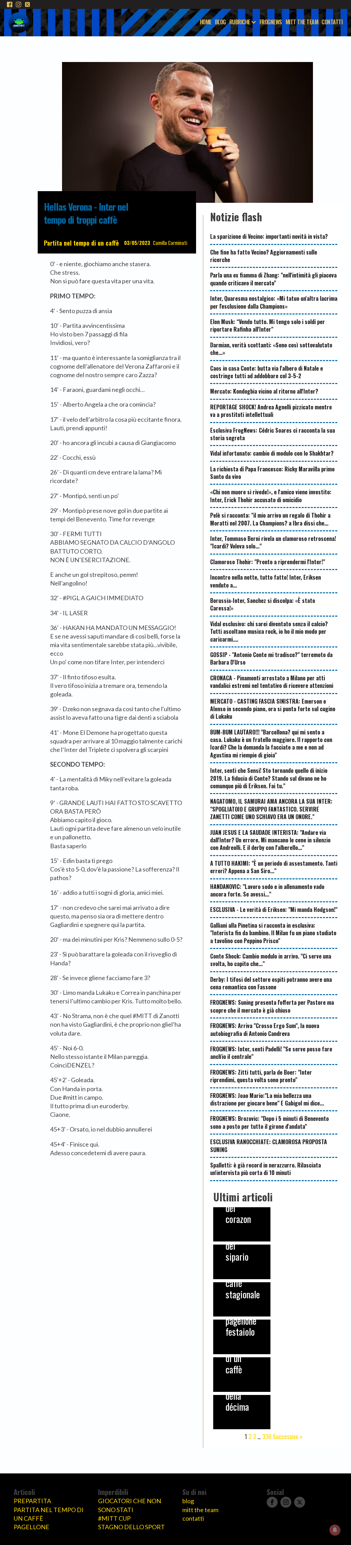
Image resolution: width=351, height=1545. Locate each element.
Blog (220, 22)
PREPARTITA (32, 1501)
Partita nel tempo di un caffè (81, 242)
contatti (193, 1518)
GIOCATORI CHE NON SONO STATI (129, 1505)
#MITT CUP (114, 1518)
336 (266, 1436)
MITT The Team (302, 22)
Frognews (270, 22)
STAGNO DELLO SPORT (131, 1527)
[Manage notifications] (334, 1529)
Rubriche (239, 22)
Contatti (332, 22)
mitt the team (200, 1509)
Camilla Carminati (170, 242)
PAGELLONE (31, 1527)
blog (188, 1501)
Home (205, 22)
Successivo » (288, 1436)
